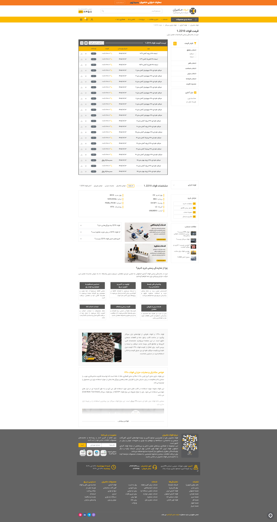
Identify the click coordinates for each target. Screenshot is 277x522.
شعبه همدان (194, 494)
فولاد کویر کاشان (172, 500)
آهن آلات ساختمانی (109, 488)
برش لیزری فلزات (131, 494)
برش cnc (134, 500)
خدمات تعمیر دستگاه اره (149, 491)
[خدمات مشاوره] (146, 253)
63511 (85, 12)
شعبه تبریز (195, 497)
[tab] (131, 186)
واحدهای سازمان (90, 500)
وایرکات (134, 503)
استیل (114, 494)
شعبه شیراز (195, 506)
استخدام (93, 494)
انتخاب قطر (192, 63)
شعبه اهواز (195, 503)
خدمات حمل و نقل (151, 500)
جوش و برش (112, 500)
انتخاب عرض (191, 74)
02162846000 (134, 466)
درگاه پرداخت (91, 491)
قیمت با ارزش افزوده (95, 43)
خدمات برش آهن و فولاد (149, 485)
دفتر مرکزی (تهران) (192, 485)
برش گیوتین (132, 488)
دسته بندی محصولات (184, 19)
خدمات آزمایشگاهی (150, 488)
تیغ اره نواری (112, 491)
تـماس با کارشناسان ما (85, 9)
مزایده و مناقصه (90, 497)
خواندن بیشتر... (123, 421)
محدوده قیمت (191, 84)
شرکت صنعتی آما (172, 497)
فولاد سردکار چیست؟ (182, 239)
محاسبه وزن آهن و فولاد (87, 485)
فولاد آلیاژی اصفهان (171, 494)
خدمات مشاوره (152, 497)
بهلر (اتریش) (173, 488)
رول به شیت (132, 485)
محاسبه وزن (192, 98)
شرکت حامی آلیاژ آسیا (173, 515)
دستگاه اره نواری (110, 497)
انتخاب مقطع (191, 50)
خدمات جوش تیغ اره (150, 494)
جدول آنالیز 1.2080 (183, 257)
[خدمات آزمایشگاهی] (146, 232)
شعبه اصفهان (194, 491)
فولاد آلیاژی (183, 25)
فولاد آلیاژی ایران (172, 491)
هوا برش (134, 497)
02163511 (136, 469)
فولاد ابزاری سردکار (170, 25)
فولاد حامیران (194, 25)
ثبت (82, 445)
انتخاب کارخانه (191, 79)
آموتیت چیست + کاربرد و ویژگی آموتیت (181, 246)
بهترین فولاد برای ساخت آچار (181, 252)
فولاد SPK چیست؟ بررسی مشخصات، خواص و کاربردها (181, 234)
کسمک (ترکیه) (173, 485)
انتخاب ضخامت (190, 68)
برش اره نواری (132, 491)
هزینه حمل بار (191, 102)
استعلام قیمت (106, 53)
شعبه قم (196, 500)
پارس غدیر (195, 488)
